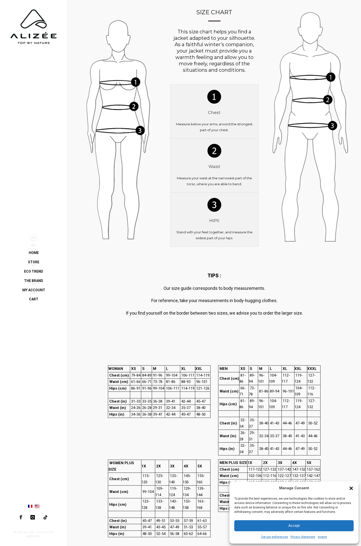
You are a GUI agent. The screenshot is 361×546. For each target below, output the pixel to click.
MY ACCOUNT (33, 290)
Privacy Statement (303, 537)
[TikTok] (45, 517)
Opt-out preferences (274, 537)
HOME (34, 253)
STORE (33, 262)
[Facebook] (21, 517)
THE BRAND (33, 281)
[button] (351, 488)
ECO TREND (33, 271)
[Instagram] (32, 517)
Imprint (322, 537)
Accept (294, 525)
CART (33, 299)
